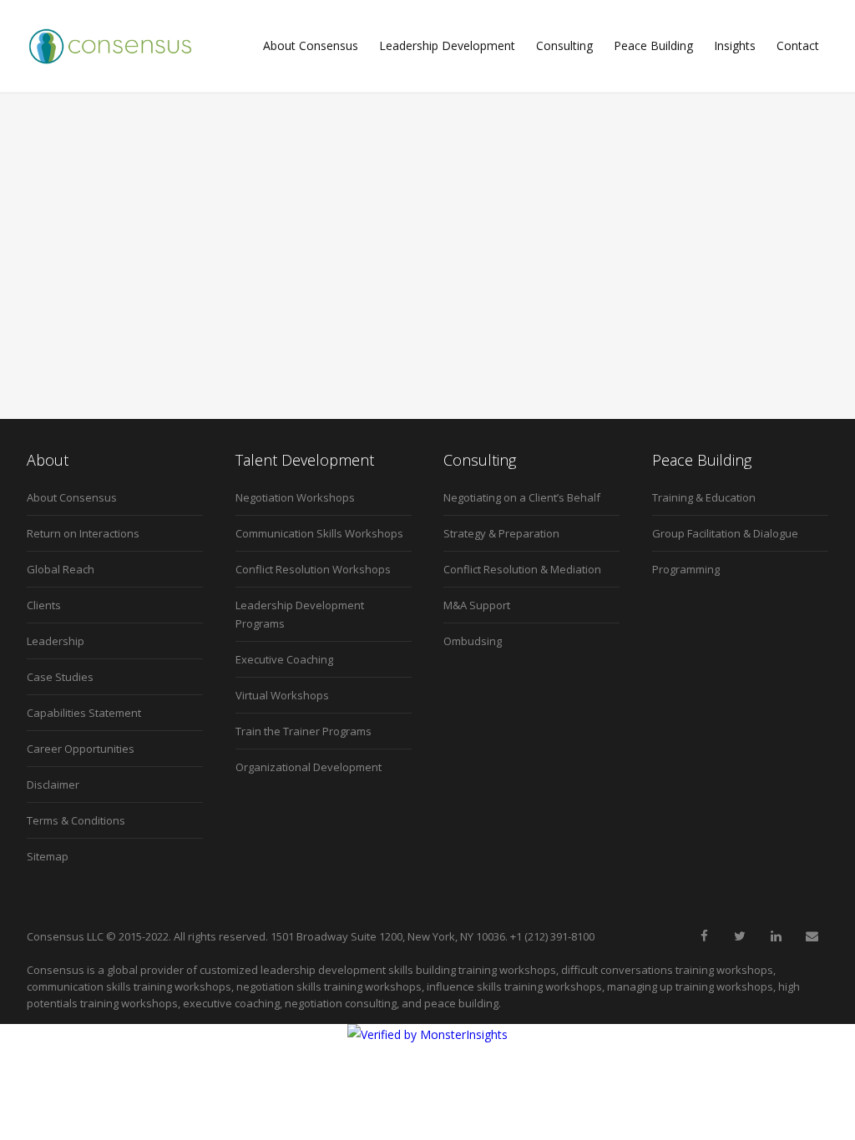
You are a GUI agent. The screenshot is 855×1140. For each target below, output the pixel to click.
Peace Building (653, 45)
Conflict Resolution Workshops (313, 569)
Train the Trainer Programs (303, 731)
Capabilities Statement (84, 712)
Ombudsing (472, 640)
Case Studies (60, 676)
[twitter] (739, 936)
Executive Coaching (284, 659)
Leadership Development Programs (299, 614)
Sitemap (47, 856)
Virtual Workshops (282, 695)
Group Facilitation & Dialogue (725, 533)
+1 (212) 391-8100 (552, 936)
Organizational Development (308, 766)
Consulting (564, 45)
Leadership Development (447, 45)
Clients (44, 605)
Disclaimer (53, 784)
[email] (811, 936)
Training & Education (704, 497)
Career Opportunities (80, 748)
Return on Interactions (83, 533)
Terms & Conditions (76, 820)
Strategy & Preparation (501, 533)
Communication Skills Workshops (319, 533)
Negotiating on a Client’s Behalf (521, 497)
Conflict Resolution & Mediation (522, 569)
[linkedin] (775, 936)
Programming (686, 569)
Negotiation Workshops (295, 497)
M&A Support (476, 605)
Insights (735, 45)
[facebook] (704, 936)
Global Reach (60, 569)
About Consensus (310, 45)
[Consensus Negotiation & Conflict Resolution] (110, 46)
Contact (798, 45)
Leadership (55, 640)
